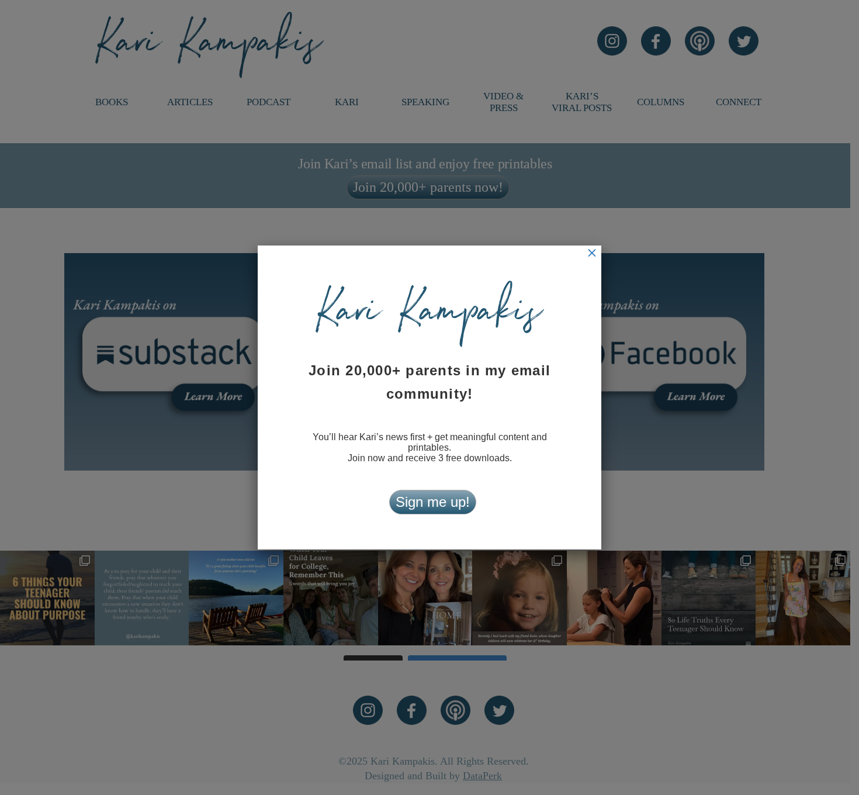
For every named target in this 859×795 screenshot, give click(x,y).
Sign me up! (433, 502)
